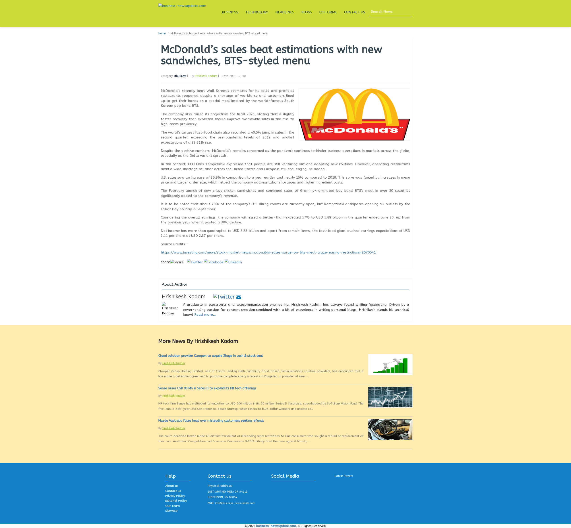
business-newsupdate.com (276, 526)
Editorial (328, 12)
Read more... (205, 315)
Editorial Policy (176, 501)
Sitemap (171, 511)
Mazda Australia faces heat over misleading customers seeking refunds (211, 421)
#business (180, 76)
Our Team (172, 506)
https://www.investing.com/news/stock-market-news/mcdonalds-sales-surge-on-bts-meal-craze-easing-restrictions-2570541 (268, 252)
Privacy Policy (175, 496)
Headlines (284, 12)
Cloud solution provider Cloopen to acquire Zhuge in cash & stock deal (210, 356)
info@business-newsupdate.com (235, 503)
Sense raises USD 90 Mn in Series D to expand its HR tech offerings (207, 388)
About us (171, 486)
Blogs (306, 12)
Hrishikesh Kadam (206, 76)
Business (230, 12)
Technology (256, 12)
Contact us (173, 491)
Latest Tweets (344, 476)
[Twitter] (224, 296)
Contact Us (354, 12)
